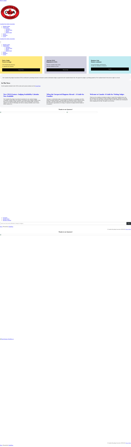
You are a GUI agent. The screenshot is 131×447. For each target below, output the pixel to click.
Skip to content (3, 0)
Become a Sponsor (7, 220)
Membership (65, 69)
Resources (5, 35)
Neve (1, 226)
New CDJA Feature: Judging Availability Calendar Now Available (21, 95)
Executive (8, 28)
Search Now (21, 69)
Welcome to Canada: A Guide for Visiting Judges (107, 94)
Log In (4, 36)
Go (128, 223)
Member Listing (6, 26)
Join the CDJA (9, 30)
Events (4, 33)
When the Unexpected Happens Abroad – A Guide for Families (65, 95)
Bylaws (7, 31)
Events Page (37, 86)
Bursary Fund (9, 32)
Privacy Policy (128, 229)
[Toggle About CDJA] (23, 46)
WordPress (11, 226)
